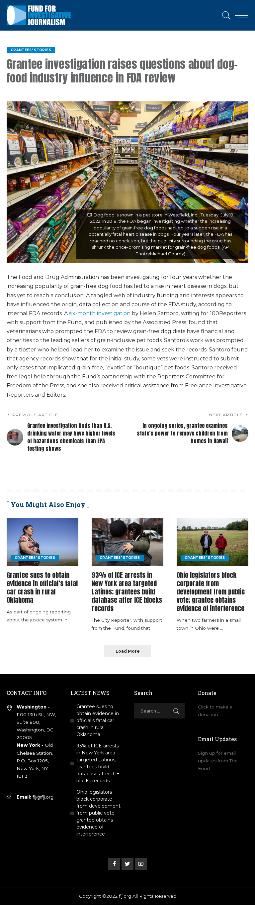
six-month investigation (99, 313)
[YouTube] (141, 864)
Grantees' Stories (31, 50)
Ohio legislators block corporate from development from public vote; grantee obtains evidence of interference (211, 591)
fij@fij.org (43, 797)
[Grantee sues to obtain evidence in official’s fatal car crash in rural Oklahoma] (42, 542)
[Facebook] (114, 864)
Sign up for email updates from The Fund (218, 760)
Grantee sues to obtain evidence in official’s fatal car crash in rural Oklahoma (42, 587)
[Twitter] (127, 864)
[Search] (225, 15)
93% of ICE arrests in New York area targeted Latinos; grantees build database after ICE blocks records (127, 591)
